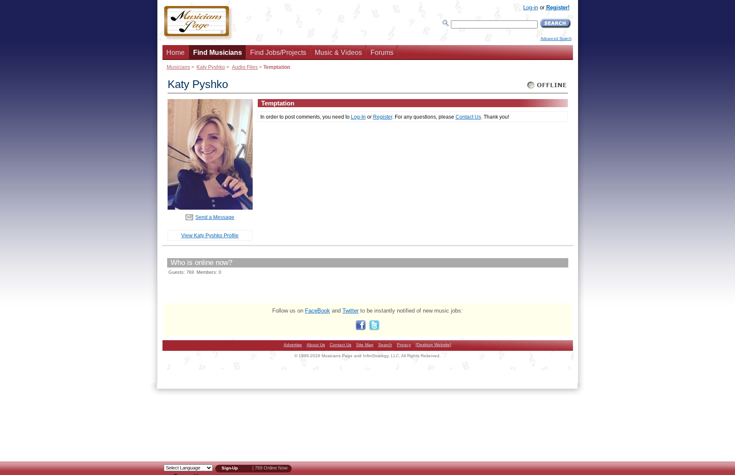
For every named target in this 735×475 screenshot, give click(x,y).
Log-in (530, 7)
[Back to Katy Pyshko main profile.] (210, 207)
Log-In (358, 116)
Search (385, 344)
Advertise (293, 344)
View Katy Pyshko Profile (210, 235)
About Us (316, 344)
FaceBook (317, 310)
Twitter (350, 310)
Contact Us (468, 116)
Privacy (404, 344)
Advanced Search (556, 39)
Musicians (178, 67)
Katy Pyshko (211, 67)
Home (175, 52)
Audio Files (245, 67)
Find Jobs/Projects (278, 52)
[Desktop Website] (433, 344)
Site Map (364, 344)
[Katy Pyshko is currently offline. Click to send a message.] (547, 88)
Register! (558, 7)
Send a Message (214, 217)
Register (382, 116)
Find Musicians (217, 52)
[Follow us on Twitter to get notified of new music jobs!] (374, 328)
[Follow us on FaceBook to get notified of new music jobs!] (361, 328)
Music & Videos (338, 52)
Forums (381, 52)
